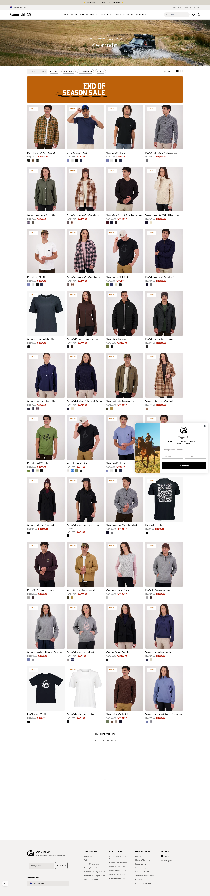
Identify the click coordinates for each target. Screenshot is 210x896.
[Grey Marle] (151, 284)
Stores (192, 7)
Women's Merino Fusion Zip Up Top (82, 339)
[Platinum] (68, 470)
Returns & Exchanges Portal (94, 875)
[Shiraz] (107, 222)
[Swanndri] (20, 15)
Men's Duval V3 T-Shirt (77, 153)
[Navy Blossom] (28, 222)
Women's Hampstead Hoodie (158, 652)
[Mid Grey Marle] (147, 160)
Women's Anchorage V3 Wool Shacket (83, 215)
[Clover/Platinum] (76, 470)
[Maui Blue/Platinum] (72, 470)
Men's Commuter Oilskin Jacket (159, 339)
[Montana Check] (72, 222)
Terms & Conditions (91, 864)
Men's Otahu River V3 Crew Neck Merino (124, 215)
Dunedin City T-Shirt (154, 525)
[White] (33, 346)
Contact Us (88, 856)
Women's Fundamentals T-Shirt (41, 339)
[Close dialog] (205, 426)
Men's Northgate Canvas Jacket (120, 401)
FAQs (86, 860)
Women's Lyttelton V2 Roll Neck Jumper (163, 215)
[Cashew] (111, 408)
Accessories (100, 39)
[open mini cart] (198, 14)
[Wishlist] (193, 14)
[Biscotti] (151, 659)
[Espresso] (116, 222)
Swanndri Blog (140, 868)
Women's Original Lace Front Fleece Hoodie (83, 526)
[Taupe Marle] (116, 721)
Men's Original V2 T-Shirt (117, 277)
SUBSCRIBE (61, 865)
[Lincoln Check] (37, 160)
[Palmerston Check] (28, 160)
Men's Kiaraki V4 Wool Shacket (41, 153)
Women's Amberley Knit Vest (119, 590)
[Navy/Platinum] (72, 659)
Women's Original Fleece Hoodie (81, 652)
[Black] (76, 160)
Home (90, 39)
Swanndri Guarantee (117, 878)
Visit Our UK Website (143, 883)
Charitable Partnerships (144, 875)
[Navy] (81, 160)
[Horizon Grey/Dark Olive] (116, 284)
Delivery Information (91, 868)
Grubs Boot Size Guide (118, 863)
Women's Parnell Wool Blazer (119, 652)
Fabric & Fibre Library (117, 870)
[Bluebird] (68, 160)
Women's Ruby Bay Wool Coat (40, 525)
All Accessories (85, 71)
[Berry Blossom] (37, 408)
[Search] (167, 14)
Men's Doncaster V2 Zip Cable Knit (160, 277)
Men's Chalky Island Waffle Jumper (161, 153)
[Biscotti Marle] (151, 222)
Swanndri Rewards (91, 879)
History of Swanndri (142, 860)
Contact (185, 7)
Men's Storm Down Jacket (117, 339)
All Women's (68, 71)
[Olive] (107, 721)
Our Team (138, 856)
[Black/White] (28, 722)
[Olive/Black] (107, 284)
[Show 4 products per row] (177, 71)
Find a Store (139, 879)
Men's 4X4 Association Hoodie (40, 590)
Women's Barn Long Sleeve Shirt (41, 215)
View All (112, 741)
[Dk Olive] (33, 222)
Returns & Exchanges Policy (94, 872)
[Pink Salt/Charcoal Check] (68, 222)
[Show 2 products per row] (181, 71)
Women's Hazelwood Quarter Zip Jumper (45, 652)
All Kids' (100, 71)
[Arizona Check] (33, 160)
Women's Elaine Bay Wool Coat (159, 401)
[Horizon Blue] (33, 408)
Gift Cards (172, 7)
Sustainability (140, 864)
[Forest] (147, 346)
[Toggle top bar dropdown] (125, 2)
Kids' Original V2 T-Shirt (37, 714)
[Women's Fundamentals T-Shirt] (46, 313)
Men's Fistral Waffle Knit (117, 714)
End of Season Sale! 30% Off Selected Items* (103, 2)
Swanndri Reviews (142, 872)
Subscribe (184, 466)
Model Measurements (117, 866)
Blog (179, 7)
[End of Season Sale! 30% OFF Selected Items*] (105, 89)
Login (198, 7)
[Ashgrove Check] (147, 409)
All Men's (54, 71)
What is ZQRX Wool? (117, 874)
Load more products (105, 734)
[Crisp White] (72, 160)
